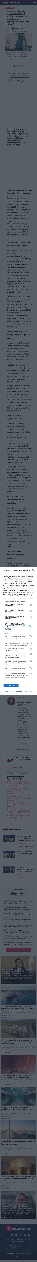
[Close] (33, 570)
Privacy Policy (28, 691)
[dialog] (18, 631)
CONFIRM (11, 685)
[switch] (30, 605)
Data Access (18, 691)
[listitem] (18, 601)
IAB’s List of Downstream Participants (20, 596)
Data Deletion (8, 691)
